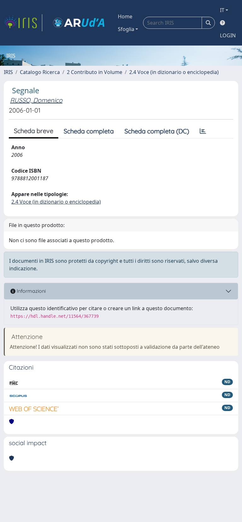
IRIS (8, 72)
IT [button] (222, 10)
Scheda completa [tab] (89, 131)
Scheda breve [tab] (33, 131)
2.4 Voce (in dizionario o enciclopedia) (174, 72)
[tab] (202, 131)
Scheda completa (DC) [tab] (156, 131)
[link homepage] (23, 22)
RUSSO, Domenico (36, 100)
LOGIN (228, 35)
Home (125, 16)
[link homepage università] (78, 22)
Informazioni (30, 291)
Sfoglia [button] (126, 29)
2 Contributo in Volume (94, 72)
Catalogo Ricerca (40, 72)
